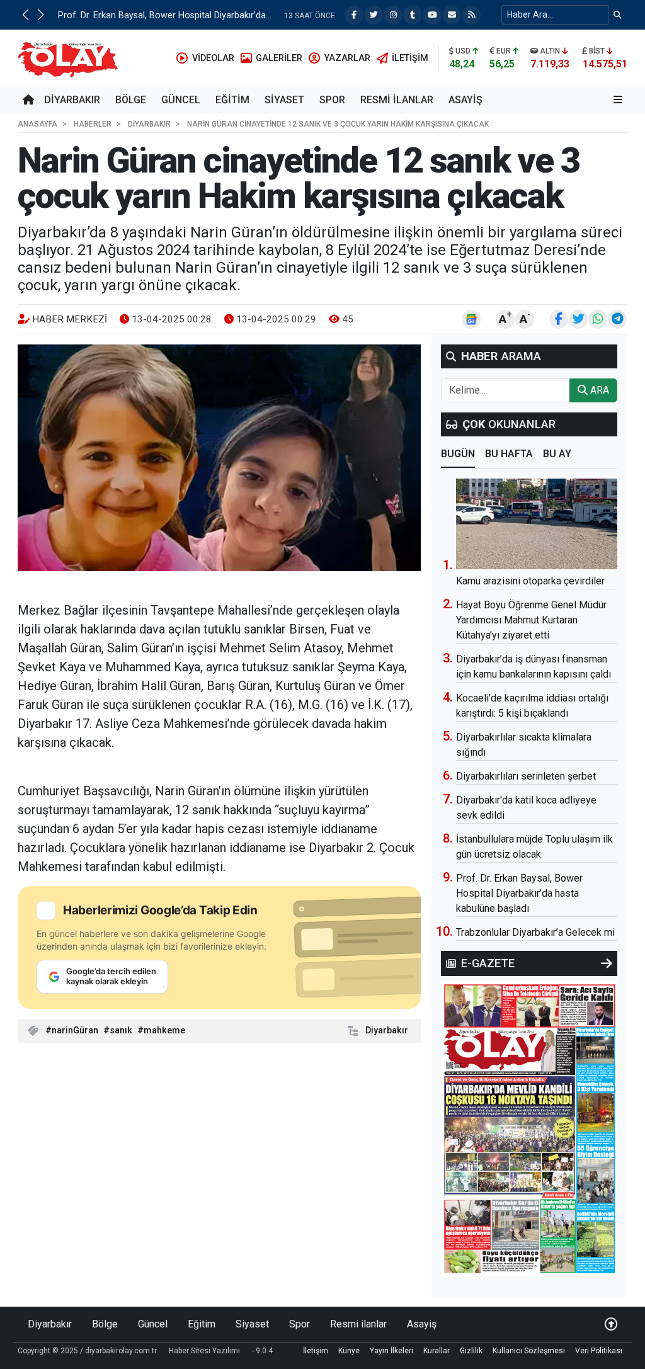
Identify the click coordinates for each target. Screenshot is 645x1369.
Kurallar (436, 1350)
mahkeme (164, 1030)
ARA (598, 390)
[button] (25, 14)
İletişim (315, 1350)
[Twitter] (373, 15)
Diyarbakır (72, 100)
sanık (121, 1030)
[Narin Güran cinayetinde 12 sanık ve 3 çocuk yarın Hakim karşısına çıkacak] (219, 457)
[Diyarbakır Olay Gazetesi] (70, 58)
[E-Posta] (451, 15)
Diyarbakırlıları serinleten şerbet (526, 776)
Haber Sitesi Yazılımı (204, 1350)
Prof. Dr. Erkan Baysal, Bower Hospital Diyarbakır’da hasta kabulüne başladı (519, 893)
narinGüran (75, 1030)
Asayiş (465, 100)
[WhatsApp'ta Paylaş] (597, 319)
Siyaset (284, 100)
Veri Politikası (598, 1350)
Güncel (180, 100)
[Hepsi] (606, 963)
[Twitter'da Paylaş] (578, 319)
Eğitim (232, 100)
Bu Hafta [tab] (509, 454)
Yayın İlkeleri (391, 1350)
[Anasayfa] (28, 100)
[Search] (617, 15)
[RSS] (471, 15)
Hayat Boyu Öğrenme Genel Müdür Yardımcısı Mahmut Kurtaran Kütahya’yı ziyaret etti (531, 620)
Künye (349, 1350)
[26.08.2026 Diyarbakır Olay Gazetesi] (529, 1128)
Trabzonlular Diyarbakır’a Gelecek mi (535, 932)
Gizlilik (471, 1350)
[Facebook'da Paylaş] (558, 319)
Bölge (130, 100)
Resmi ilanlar (396, 100)
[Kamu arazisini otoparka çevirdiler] (536, 524)
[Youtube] (432, 15)
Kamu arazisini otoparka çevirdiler (530, 581)
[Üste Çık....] (611, 1324)
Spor (332, 100)
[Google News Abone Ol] (471, 319)
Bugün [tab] (458, 454)
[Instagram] (393, 15)
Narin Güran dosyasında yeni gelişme (133, 15)
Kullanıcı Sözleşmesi (529, 1350)
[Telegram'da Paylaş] (617, 319)
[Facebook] (354, 15)
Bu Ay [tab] (557, 454)
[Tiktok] (412, 15)
